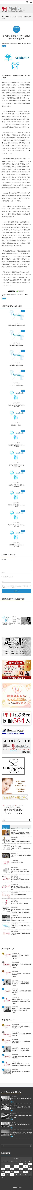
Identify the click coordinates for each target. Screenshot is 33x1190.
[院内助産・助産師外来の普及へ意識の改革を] (16, 479)
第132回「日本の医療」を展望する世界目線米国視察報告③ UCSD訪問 (21, 919)
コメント (22, 294)
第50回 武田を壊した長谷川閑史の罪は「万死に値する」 (21, 1133)
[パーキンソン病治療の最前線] (16, 379)
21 (16, 1171)
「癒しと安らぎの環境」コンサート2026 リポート (21, 856)
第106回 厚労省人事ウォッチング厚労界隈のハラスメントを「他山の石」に (20, 879)
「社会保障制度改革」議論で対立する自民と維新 (20, 933)
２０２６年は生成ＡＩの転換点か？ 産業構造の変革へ (21, 973)
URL (3, 581)
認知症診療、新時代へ (16, 425)
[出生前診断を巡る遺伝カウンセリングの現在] (16, 439)
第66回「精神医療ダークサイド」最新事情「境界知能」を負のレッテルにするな (20, 911)
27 (12, 1174)
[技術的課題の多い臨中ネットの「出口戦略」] (16, 539)
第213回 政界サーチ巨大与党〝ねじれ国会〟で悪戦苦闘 (19, 902)
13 (12, 1101)
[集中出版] (13, 10)
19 (7, 1171)
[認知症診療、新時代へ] (16, 419)
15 (20, 1169)
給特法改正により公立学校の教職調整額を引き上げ (21, 965)
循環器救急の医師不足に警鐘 (16, 345)
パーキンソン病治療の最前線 (16, 385)
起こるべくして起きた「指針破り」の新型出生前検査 (21, 1107)
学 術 (3, 46)
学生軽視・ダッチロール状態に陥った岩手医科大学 (21, 1099)
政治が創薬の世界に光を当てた (18, 894)
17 (29, 1169)
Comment (4, 559)
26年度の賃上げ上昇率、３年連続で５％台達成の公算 (20, 956)
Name (3, 572)
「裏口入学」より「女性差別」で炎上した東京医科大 (21, 1125)
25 (3, 1174)
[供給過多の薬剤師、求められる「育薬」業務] (16, 459)
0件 (20, 43)
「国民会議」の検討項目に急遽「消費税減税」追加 (21, 991)
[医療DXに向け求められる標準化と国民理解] (16, 519)
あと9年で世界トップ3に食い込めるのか (21, 1072)
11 (3, 1169)
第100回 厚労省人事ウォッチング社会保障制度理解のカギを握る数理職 (21, 1000)
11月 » (30, 1177)
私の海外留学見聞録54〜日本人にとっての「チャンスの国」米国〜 (20, 848)
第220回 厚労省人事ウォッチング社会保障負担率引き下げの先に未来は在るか (20, 888)
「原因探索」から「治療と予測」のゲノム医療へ (20, 926)
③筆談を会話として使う (17, 862)
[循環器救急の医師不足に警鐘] (16, 339)
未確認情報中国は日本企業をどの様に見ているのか (20, 840)
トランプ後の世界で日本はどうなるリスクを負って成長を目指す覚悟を (20, 982)
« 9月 (2, 1177)
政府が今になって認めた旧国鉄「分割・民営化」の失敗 (21, 1116)
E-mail (3, 576)
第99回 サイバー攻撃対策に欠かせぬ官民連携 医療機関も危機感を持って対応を (21, 833)
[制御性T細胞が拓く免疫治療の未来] (16, 319)
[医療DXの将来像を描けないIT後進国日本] (16, 499)
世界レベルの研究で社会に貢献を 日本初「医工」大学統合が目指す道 (21, 1009)
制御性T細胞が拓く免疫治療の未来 (16, 325)
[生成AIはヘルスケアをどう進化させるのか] (16, 399)
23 (25, 1171)
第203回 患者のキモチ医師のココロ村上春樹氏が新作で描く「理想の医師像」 (20, 871)
